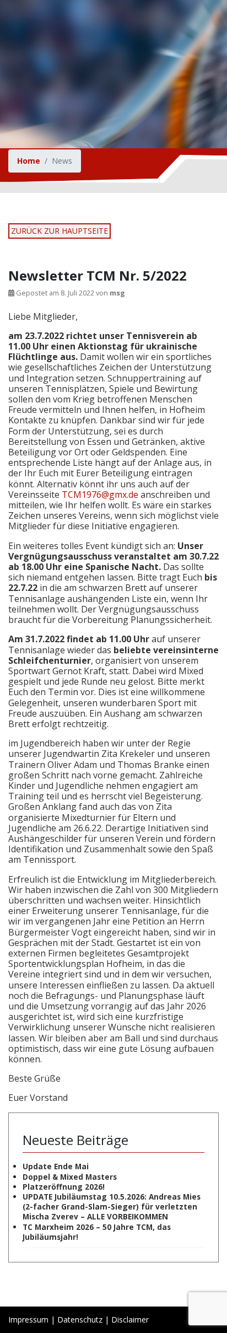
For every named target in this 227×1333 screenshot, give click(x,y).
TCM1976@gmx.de (100, 494)
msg (117, 293)
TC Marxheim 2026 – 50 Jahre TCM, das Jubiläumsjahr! (97, 1232)
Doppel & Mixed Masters (70, 1176)
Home (28, 160)
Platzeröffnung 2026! (64, 1186)
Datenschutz (79, 1319)
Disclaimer (130, 1319)
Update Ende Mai (56, 1166)
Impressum (28, 1319)
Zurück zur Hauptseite (59, 230)
